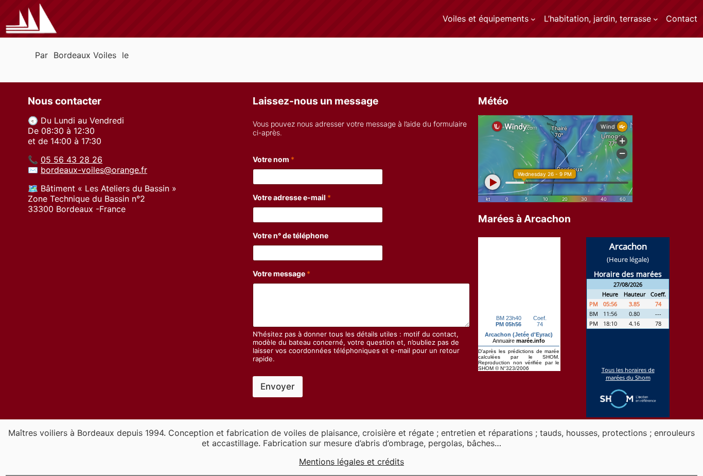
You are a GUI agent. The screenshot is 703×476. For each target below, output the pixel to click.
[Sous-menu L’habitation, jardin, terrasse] (655, 19)
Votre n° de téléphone (290, 235)
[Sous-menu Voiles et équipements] (533, 19)
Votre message (281, 273)
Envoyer (277, 386)
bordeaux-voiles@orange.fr (94, 170)
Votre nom (273, 159)
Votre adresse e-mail (292, 197)
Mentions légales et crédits (351, 461)
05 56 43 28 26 (71, 159)
